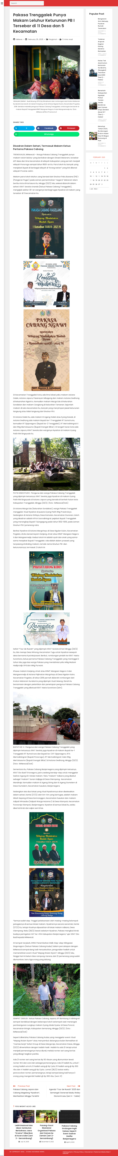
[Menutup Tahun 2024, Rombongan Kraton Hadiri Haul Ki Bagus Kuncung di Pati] (93, 136)
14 (102, 176)
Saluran (65, 1153)
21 (102, 180)
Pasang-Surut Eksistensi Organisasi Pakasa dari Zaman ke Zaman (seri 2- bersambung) (46, 1132)
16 (107, 176)
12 (96, 176)
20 (99, 180)
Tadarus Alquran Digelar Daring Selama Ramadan (102, 45)
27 (99, 184)
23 (107, 180)
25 (93, 184)
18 (93, 180)
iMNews (19, 39)
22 (104, 180)
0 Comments (102, 34)
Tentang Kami (68, 1152)
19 (96, 180)
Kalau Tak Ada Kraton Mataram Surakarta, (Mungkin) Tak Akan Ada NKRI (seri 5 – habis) (102, 70)
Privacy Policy (79, 1152)
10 (90, 176)
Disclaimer (89, 1152)
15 (104, 176)
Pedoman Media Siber (102, 1152)
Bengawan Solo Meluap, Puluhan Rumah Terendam (103, 23)
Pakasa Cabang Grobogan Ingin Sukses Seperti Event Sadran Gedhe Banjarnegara (69, 1132)
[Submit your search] (41, 3)
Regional (53, 39)
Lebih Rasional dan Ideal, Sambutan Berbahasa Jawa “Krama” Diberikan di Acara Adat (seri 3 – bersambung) (24, 1132)
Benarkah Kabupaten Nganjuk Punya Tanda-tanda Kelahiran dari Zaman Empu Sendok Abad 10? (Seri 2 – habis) (103, 103)
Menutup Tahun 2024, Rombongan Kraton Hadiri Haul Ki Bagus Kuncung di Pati (103, 133)
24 (90, 184)
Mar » (96, 189)
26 (96, 184)
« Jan (91, 189)
